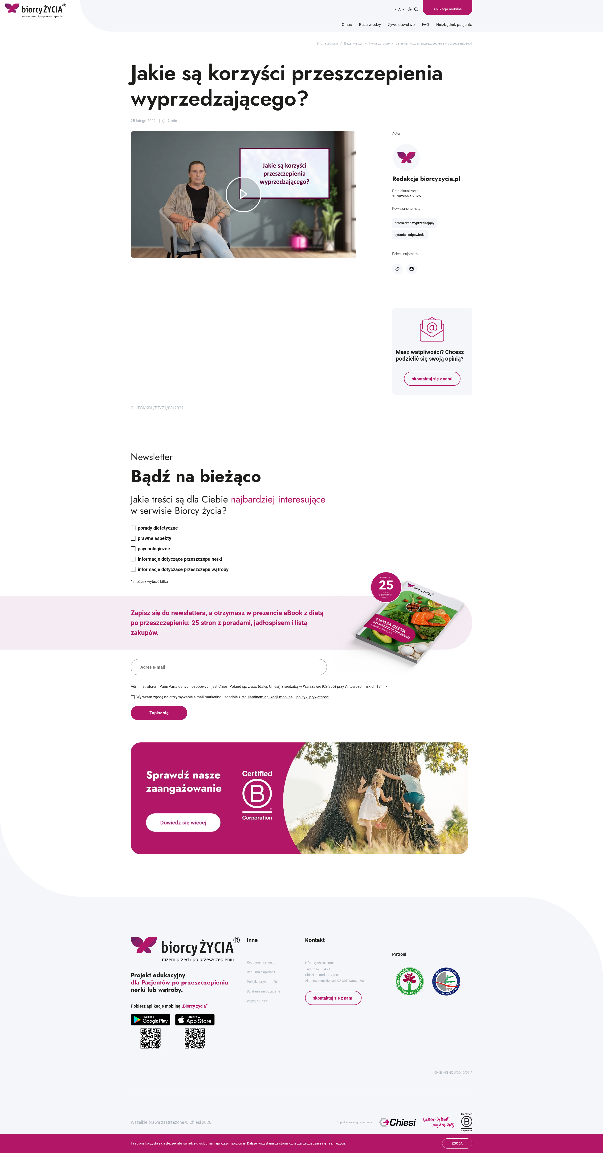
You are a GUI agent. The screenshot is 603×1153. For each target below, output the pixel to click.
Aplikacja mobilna (447, 9)
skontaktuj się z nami (432, 378)
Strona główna (327, 43)
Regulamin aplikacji (261, 972)
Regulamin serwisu (260, 962)
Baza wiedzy (370, 24)
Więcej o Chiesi (257, 1001)
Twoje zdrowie (379, 43)
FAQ (425, 24)
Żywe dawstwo (401, 24)
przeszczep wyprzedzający (414, 223)
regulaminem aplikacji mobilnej (267, 697)
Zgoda (457, 1143)
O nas (347, 24)
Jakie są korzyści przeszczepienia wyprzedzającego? (434, 43)
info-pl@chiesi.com (319, 963)
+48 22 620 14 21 (317, 969)
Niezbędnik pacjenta (454, 24)
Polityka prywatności (262, 982)
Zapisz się (159, 712)
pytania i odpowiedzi (410, 235)
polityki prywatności (313, 697)
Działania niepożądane (263, 991)
